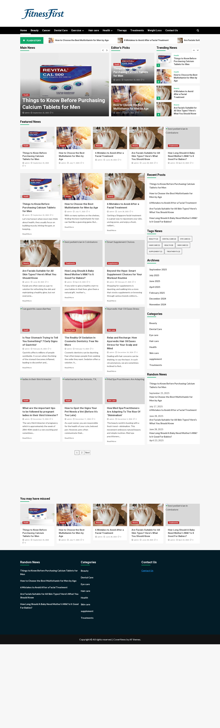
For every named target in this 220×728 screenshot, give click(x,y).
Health (106, 30)
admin (27, 113)
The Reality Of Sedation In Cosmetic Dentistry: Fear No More (81, 341)
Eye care (185, 239)
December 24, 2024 (125, 352)
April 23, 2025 (184, 163)
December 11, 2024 (83, 419)
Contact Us (171, 30)
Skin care (112, 401)
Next (87, 452)
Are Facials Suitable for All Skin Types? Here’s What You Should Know (185, 94)
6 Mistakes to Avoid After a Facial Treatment (121, 40)
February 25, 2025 (40, 349)
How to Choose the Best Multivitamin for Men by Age (57, 40)
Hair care (93, 30)
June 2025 (154, 281)
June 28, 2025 (111, 160)
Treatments (137, 30)
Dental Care (61, 30)
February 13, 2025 (82, 349)
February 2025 (157, 292)
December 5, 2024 (125, 419)
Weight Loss (155, 30)
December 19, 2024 (40, 419)
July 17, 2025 (129, 113)
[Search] (198, 30)
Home (23, 30)
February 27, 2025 (124, 282)
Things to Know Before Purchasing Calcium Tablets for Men (130, 72)
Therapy (122, 30)
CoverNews (120, 639)
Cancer (46, 30)
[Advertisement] (172, 469)
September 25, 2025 (41, 113)
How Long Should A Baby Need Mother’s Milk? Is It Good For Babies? (181, 156)
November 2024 (157, 304)
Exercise (76, 30)
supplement (113, 263)
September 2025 (158, 269)
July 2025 (154, 275)
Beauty (34, 30)
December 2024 (157, 298)
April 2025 (154, 287)
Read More (27, 234)
